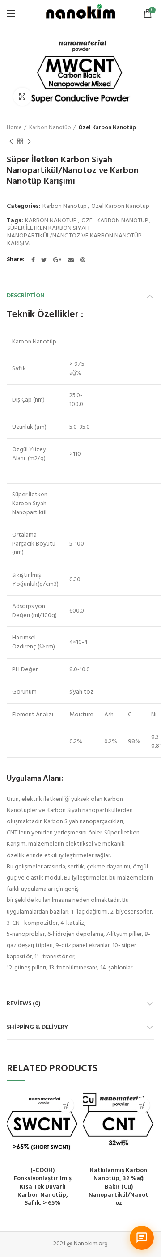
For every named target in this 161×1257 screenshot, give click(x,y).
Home (14, 127)
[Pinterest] (83, 260)
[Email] (70, 260)
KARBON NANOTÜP (51, 221)
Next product (29, 141)
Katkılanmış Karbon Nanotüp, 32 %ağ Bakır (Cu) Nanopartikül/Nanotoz (118, 1187)
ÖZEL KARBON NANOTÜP (114, 221)
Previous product (11, 141)
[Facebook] (33, 260)
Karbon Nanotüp (50, 127)
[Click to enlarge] (22, 97)
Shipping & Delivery (37, 1027)
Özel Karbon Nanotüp (107, 127)
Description (26, 296)
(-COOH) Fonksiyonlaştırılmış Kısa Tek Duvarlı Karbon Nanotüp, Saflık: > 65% (43, 1187)
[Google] (57, 260)
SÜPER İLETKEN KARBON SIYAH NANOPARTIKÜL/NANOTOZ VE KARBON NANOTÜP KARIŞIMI (74, 236)
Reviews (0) (23, 1004)
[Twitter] (44, 260)
